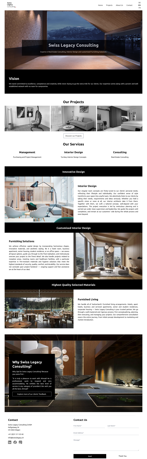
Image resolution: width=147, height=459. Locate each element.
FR (140, 8)
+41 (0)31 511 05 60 (15, 434)
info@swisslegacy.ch (16, 438)
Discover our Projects (73, 136)
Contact (129, 5)
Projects (109, 5)
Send (90, 456)
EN (139, 5)
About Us (119, 5)
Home (100, 5)
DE (139, 3)
